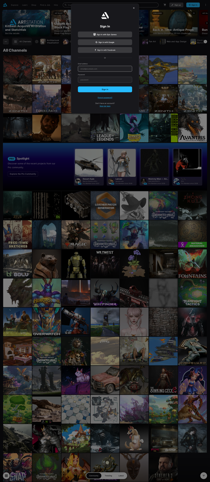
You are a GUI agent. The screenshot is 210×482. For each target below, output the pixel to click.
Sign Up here (105, 106)
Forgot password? (105, 98)
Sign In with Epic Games (107, 34)
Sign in (105, 89)
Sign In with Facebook (106, 50)
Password (81, 75)
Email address (83, 64)
